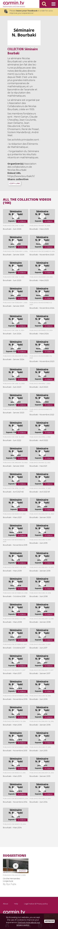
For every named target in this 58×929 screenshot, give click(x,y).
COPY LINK (14, 183)
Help (16, 903)
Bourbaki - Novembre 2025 (42, 254)
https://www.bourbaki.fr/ (21, 176)
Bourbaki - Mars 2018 (12, 622)
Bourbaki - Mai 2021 (38, 466)
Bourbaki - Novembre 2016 (15, 699)
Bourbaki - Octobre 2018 (14, 596)
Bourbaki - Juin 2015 (38, 750)
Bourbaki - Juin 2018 (39, 596)
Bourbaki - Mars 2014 (12, 827)
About (5, 903)
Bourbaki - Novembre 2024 (42, 308)
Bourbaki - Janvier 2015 (40, 776)
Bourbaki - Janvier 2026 (13, 254)
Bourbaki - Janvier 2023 (13, 412)
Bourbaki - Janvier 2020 (40, 517)
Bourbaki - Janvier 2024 (13, 359)
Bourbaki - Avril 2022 (39, 440)
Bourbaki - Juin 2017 (38, 648)
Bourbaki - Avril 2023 (39, 387)
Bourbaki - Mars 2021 (12, 517)
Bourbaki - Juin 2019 (38, 543)
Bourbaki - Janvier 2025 (13, 306)
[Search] (44, 4)
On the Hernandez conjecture (11, 879)
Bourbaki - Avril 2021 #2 (13, 492)
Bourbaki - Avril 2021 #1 (40, 492)
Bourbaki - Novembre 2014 (15, 802)
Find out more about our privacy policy (28, 923)
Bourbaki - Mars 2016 (12, 725)
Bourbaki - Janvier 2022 (13, 466)
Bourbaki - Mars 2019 (12, 571)
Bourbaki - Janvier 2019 (40, 571)
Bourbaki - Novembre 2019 (15, 545)
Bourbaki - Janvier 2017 (40, 673)
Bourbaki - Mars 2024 (39, 333)
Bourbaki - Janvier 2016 (40, 725)
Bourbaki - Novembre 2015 (15, 750)
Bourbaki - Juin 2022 (12, 440)
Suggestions (14, 855)
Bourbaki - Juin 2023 (12, 387)
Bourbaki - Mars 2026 (39, 229)
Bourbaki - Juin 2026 (12, 229)
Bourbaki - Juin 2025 (12, 280)
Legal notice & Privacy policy (36, 903)
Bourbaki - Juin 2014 (38, 802)
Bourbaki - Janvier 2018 (40, 622)
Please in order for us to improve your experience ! (31, 12)
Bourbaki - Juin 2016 (38, 699)
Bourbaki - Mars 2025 (39, 280)
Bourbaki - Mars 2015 (12, 776)
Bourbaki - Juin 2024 (12, 333)
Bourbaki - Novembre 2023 (42, 361)
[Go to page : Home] (13, 3)
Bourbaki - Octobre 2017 (14, 648)
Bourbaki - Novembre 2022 (42, 414)
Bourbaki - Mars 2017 (12, 673)
